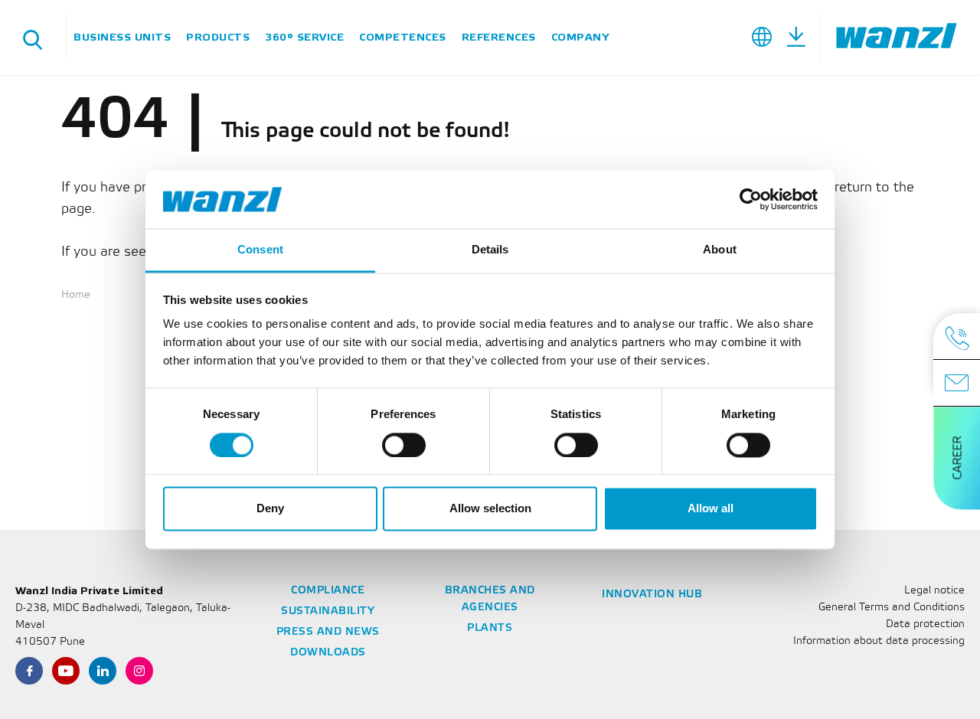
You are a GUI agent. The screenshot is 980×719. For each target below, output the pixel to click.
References (499, 37)
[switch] (404, 445)
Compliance (327, 591)
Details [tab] (490, 250)
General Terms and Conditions (891, 608)
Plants (489, 628)
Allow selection (490, 508)
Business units (122, 37)
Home (75, 295)
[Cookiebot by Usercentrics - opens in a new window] (751, 199)
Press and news (328, 632)
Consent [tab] (260, 250)
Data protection (925, 624)
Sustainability (327, 611)
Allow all (710, 508)
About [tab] (720, 250)
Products (218, 37)
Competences (402, 37)
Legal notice (934, 591)
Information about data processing (879, 641)
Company (580, 37)
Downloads (328, 653)
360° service (304, 37)
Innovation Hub (652, 595)
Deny (270, 508)
